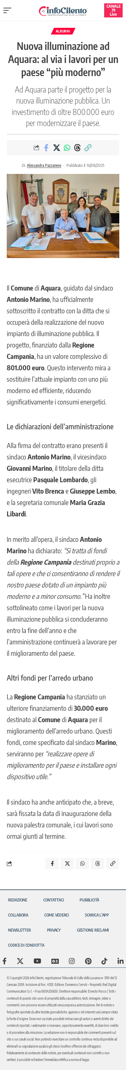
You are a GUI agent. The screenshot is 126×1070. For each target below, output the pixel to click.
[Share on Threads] (77, 147)
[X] (20, 961)
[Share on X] (56, 147)
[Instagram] (72, 961)
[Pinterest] (88, 961)
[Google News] (55, 961)
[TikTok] (104, 961)
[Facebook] (4, 961)
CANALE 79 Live (114, 10)
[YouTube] (37, 961)
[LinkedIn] (120, 961)
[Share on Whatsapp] (67, 147)
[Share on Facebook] (46, 147)
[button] (9, 10)
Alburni (63, 31)
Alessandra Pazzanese (44, 165)
